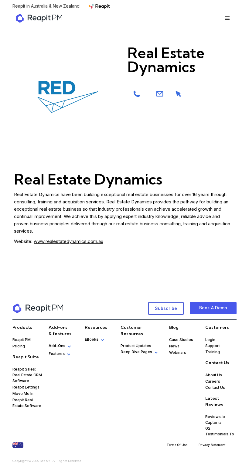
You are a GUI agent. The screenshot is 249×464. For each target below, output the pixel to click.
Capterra (213, 422)
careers (212, 381)
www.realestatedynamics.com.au (68, 241)
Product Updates (136, 345)
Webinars (177, 352)
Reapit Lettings (25, 387)
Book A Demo (213, 307)
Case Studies (181, 339)
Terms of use (177, 444)
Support (212, 345)
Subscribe (166, 308)
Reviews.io (215, 416)
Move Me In (22, 393)
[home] (39, 18)
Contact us (215, 387)
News (174, 346)
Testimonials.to (219, 434)
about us (213, 375)
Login (210, 339)
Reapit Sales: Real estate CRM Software (27, 375)
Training (212, 352)
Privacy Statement (212, 444)
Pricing (18, 346)
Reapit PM (21, 339)
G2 (207, 428)
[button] (227, 18)
